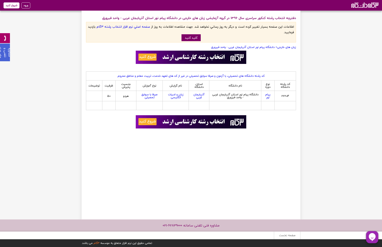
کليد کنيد (191, 37)
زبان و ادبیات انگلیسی (175, 96)
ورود (25, 5)
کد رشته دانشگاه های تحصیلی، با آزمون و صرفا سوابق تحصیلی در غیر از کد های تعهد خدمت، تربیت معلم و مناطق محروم (191, 75)
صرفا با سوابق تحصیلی (149, 96)
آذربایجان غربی (198, 96)
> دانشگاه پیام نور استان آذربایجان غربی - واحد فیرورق (244, 47)
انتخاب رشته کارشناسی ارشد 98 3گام (364, 5)
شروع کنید (11, 5)
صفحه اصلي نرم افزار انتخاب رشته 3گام (123, 26)
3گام (96, 243)
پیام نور (267, 96)
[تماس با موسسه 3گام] (5, 38)
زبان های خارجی (286, 47)
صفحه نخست (287, 235)
